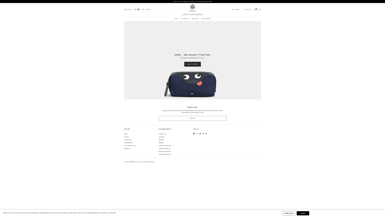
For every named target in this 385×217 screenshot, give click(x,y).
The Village (127, 139)
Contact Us (162, 134)
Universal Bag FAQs (165, 154)
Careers (127, 148)
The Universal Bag (130, 145)
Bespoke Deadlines (165, 151)
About (126, 134)
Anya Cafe (195, 18)
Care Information (164, 148)
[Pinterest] (200, 133)
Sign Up (192, 118)
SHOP (176, 18)
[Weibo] (206, 133)
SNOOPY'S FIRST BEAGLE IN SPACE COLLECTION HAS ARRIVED (192, 1)
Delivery (161, 137)
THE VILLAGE (185, 18)
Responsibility (128, 142)
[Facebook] (194, 133)
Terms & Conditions (165, 145)
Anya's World (206, 18)
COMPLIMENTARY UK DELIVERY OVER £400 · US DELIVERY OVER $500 (56, 1)
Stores (126, 137)
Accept (303, 213)
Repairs (161, 142)
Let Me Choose (288, 213)
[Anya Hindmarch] (192, 9)
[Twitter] (197, 133)
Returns (161, 139)
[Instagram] (203, 133)
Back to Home (192, 64)
